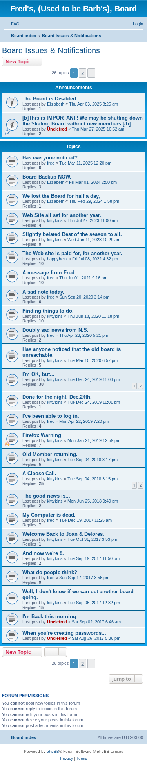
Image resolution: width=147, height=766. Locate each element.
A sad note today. (43, 292)
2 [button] (82, 73)
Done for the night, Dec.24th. (57, 397)
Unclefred (57, 129)
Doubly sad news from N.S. (55, 330)
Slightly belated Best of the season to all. (72, 234)
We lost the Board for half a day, (61, 196)
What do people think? (49, 572)
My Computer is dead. (49, 515)
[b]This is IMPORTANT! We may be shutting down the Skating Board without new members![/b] (82, 121)
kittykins (55, 220)
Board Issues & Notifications (51, 50)
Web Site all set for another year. (61, 215)
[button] (91, 73)
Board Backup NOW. (46, 177)
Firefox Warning (41, 435)
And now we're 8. (43, 553)
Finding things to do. (48, 311)
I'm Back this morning (49, 616)
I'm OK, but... (38, 374)
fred (50, 163)
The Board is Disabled (49, 99)
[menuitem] (12, 24)
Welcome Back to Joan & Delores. (63, 534)
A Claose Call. (39, 473)
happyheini (57, 258)
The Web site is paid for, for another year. (72, 253)
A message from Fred (48, 273)
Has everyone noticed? (50, 158)
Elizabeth (55, 104)
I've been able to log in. (50, 416)
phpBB (53, 751)
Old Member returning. (50, 454)
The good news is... (46, 496)
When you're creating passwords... (64, 633)
